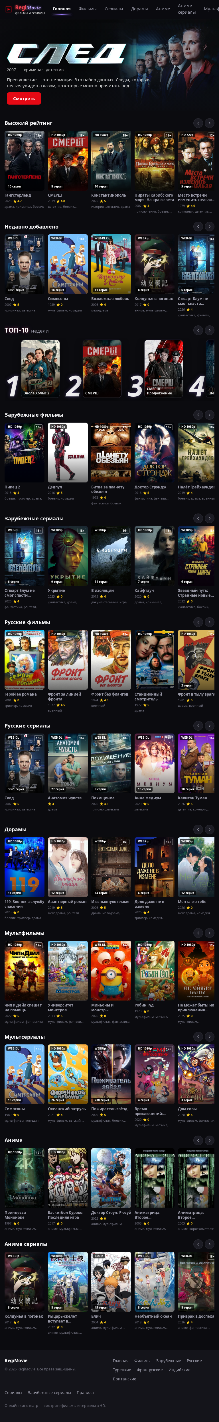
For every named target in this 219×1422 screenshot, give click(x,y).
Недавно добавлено (31, 226)
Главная (62, 8)
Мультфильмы (24, 933)
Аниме (163, 8)
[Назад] (198, 123)
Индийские (179, 1369)
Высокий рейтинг (28, 122)
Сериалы (114, 8)
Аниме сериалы (187, 9)
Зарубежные (168, 1360)
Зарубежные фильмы (34, 414)
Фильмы (88, 8)
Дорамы (139, 8)
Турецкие (122, 1369)
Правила (85, 1392)
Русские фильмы (27, 622)
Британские (124, 1379)
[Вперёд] (209, 123)
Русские (194, 1360)
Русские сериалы (27, 725)
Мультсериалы (25, 1036)
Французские (150, 1369)
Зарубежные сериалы (34, 518)
